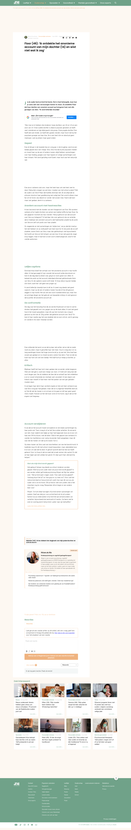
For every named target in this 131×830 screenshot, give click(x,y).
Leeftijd (26, 3)
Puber (65, 800)
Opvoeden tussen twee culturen (51, 809)
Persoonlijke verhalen (30, 8)
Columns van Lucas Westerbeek (51, 812)
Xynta (114, 825)
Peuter (66, 792)
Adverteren (31, 798)
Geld (76, 786)
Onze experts (105, 3)
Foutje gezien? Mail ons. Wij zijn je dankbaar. (40, 614)
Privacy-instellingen (110, 819)
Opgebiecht (45, 786)
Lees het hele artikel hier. (36, 506)
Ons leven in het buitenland (49, 798)
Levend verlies (46, 795)
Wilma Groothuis (32, 36)
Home (14, 8)
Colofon (30, 789)
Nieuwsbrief (31, 795)
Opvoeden (53, 3)
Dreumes (66, 789)
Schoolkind (67, 798)
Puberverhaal (45, 800)
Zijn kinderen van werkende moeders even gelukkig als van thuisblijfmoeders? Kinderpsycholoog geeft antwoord (51, 585)
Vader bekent (45, 792)
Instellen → (71, 117)
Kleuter (66, 795)
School (77, 795)
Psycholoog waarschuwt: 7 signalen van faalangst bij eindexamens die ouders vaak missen (51, 576)
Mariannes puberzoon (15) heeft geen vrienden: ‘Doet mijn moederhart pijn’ (51, 581)
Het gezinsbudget (47, 789)
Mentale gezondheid (86, 3)
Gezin (76, 789)
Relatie (77, 792)
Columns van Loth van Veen (49, 815)
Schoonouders (46, 806)
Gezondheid (68, 3)
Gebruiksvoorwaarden (108, 786)
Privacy (104, 789)
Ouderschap (39, 3)
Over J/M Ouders (32, 786)
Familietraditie (46, 803)
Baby (65, 786)
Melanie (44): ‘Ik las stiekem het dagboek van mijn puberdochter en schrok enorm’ (50, 542)
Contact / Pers (32, 792)
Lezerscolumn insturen (92, 783)
